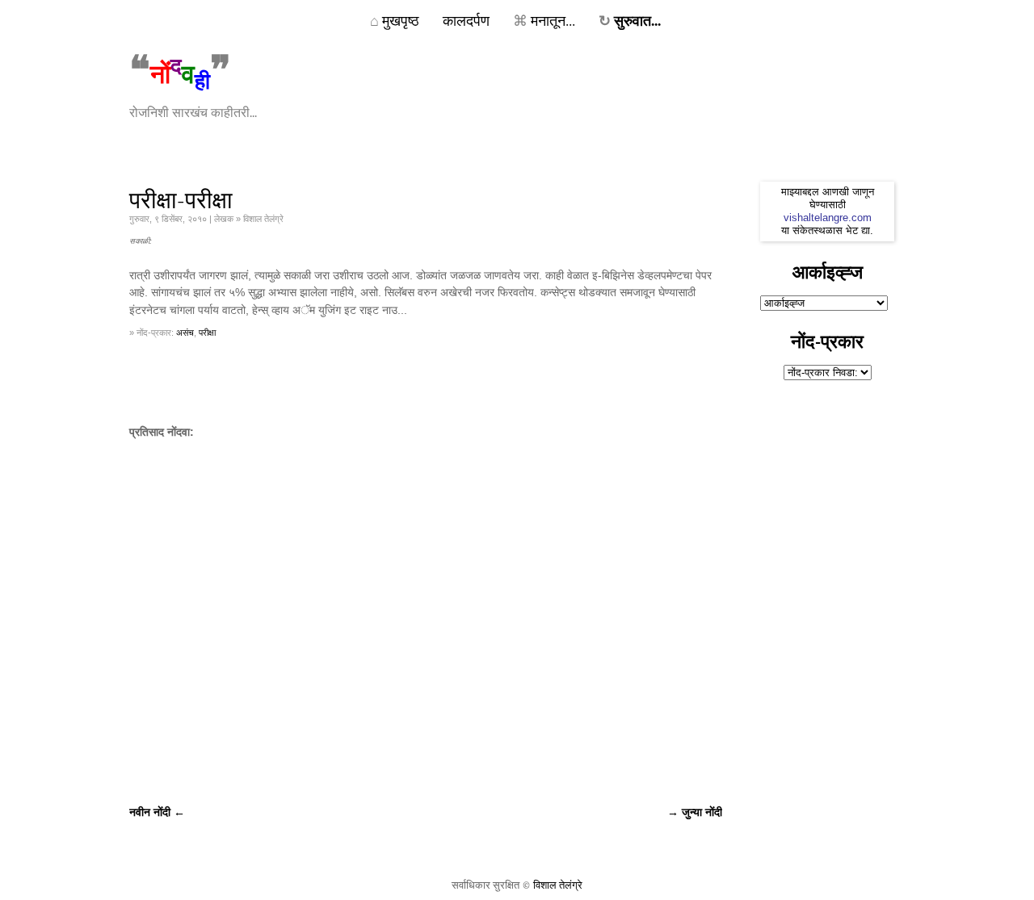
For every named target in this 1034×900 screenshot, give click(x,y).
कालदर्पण (466, 20)
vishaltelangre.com (828, 217)
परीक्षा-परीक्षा (181, 200)
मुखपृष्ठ (394, 20)
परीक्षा (207, 332)
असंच (185, 332)
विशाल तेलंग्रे (557, 885)
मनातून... (544, 20)
